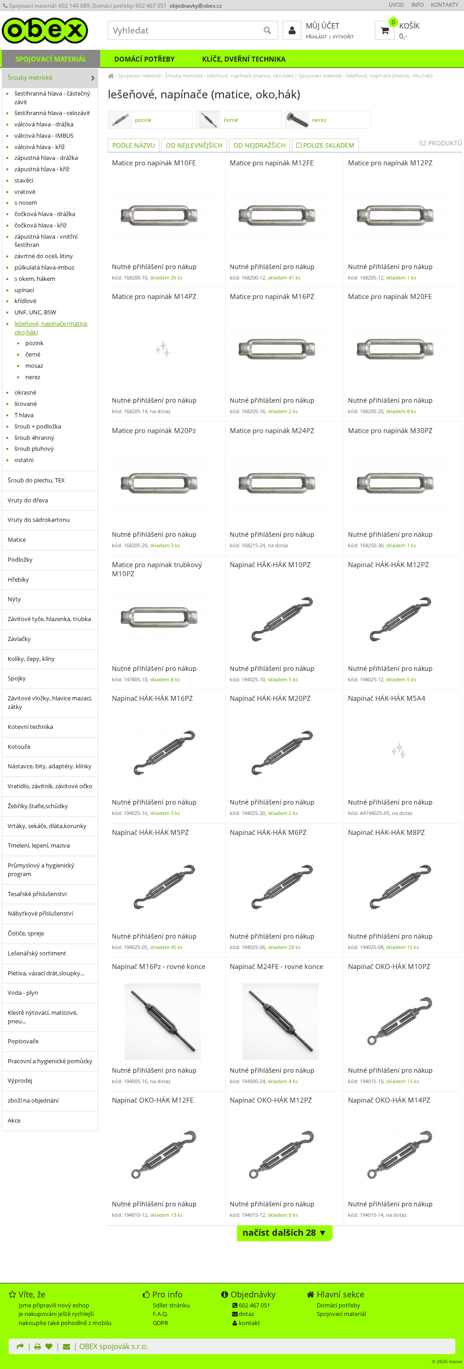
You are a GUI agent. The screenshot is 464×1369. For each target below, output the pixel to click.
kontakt (249, 1323)
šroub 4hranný (34, 438)
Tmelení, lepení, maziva (39, 845)
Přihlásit (316, 37)
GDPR (160, 1323)
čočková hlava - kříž (40, 225)
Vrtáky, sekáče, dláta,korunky (47, 826)
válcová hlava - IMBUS (43, 136)
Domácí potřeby (144, 58)
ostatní (24, 460)
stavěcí (23, 180)
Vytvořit (343, 37)
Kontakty (445, 5)
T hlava (24, 415)
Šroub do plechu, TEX (36, 480)
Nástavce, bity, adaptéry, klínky (50, 766)
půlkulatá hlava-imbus (44, 267)
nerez (319, 120)
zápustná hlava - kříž (41, 169)
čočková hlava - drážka (44, 214)
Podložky (20, 560)
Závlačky (19, 639)
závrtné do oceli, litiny (43, 256)
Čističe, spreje (26, 933)
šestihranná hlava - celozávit (52, 113)
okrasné (25, 392)
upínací (24, 290)
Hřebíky (18, 579)
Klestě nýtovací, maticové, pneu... (42, 1017)
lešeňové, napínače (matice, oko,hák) (250, 75)
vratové (24, 192)
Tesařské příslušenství (37, 894)
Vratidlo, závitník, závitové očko (50, 786)
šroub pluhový (34, 449)
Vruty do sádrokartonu (39, 520)
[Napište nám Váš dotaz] (66, 1347)
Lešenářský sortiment (37, 953)
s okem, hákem (34, 279)
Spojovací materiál (139, 75)
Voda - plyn (23, 993)
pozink (143, 120)
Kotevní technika (30, 727)
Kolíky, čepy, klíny (31, 659)
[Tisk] (37, 1347)
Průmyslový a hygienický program (41, 870)
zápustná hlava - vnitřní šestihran (45, 241)
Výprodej (20, 1081)
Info (417, 5)
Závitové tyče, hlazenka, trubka (49, 619)
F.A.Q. (160, 1314)
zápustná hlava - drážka (46, 158)
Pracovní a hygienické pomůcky (50, 1061)
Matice (17, 540)
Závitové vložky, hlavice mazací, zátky (50, 702)
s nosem (25, 203)
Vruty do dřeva (28, 500)
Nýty (14, 599)
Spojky (17, 678)
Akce (14, 1120)
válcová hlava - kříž (39, 147)
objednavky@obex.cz (195, 6)
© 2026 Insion (447, 1361)
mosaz (34, 366)
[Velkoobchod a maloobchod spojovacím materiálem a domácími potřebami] (111, 75)
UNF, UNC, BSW (35, 312)
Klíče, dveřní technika (243, 58)
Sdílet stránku (171, 1305)
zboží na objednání (33, 1100)
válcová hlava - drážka (43, 124)
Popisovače (23, 1041)
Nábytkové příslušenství (40, 913)
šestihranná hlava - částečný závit (52, 98)
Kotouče (19, 747)
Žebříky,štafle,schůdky (38, 806)
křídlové (25, 301)
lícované (25, 404)
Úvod (396, 5)
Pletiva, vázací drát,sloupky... (46, 973)
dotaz (246, 1314)
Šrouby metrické (184, 75)
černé (231, 120)
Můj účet (322, 26)
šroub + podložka (37, 426)
